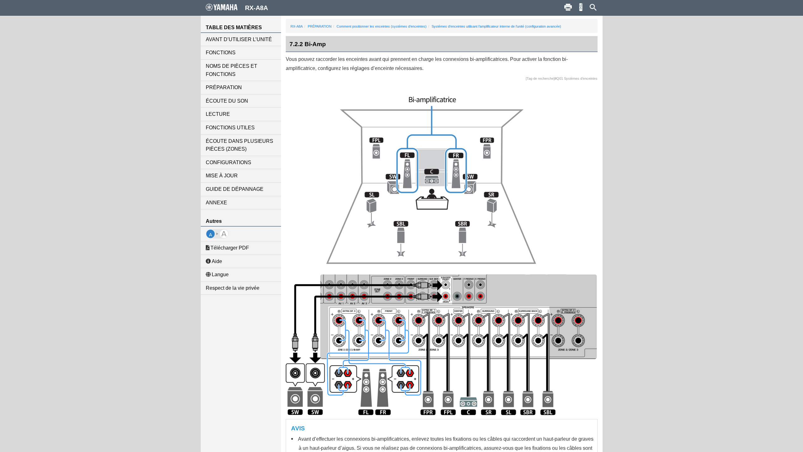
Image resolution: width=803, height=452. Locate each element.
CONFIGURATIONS (228, 162)
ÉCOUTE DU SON (227, 101)
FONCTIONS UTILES (230, 127)
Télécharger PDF (229, 247)
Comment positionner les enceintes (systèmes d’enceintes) (382, 26)
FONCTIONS (221, 52)
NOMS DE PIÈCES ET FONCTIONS (231, 70)
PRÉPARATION (224, 87)
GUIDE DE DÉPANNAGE (234, 189)
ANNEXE (216, 202)
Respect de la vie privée (232, 288)
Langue (220, 274)
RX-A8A (296, 26)
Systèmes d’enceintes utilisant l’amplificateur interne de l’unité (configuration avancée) (496, 26)
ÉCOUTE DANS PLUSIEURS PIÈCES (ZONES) (239, 145)
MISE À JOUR (222, 175)
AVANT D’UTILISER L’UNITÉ (239, 39)
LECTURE (218, 114)
